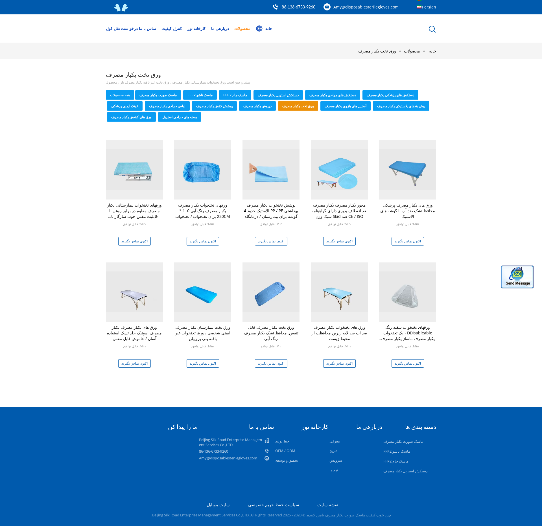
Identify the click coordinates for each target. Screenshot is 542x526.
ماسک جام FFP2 (235, 95)
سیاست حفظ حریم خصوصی (273, 505)
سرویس (335, 460)
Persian (429, 7)
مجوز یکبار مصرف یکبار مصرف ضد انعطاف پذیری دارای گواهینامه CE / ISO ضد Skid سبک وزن (339, 210)
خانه (268, 28)
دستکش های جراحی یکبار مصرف (332, 95)
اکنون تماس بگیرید (134, 241)
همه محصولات (120, 95)
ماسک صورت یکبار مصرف (158, 95)
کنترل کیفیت (171, 28)
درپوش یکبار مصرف (257, 106)
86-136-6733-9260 (298, 7)
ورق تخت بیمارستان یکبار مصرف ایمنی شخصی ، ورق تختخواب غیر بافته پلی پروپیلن (202, 333)
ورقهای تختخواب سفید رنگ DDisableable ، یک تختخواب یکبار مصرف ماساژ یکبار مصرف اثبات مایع (408, 336)
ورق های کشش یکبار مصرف (131, 117)
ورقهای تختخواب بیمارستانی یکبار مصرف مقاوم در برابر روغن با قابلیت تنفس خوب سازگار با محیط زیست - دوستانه (134, 213)
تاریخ (333, 450)
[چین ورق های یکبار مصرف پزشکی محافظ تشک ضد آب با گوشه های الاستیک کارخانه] (407, 169)
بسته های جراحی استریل (179, 117)
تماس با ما (147, 28)
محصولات (242, 28)
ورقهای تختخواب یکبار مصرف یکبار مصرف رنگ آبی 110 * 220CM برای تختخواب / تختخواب (202, 210)
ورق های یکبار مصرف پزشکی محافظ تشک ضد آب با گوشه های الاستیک (407, 210)
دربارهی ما (220, 28)
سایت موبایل (218, 505)
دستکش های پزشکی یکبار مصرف (390, 95)
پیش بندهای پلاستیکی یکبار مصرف (401, 106)
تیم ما (333, 469)
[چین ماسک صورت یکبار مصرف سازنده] (121, 10)
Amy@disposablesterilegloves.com (366, 7)
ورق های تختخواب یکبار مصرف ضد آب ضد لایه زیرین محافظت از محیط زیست (339, 333)
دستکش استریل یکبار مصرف (278, 95)
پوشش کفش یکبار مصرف (214, 106)
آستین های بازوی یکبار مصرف (345, 106)
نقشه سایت (327, 505)
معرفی (334, 441)
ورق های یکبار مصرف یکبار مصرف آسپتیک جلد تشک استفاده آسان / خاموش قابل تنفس (134, 333)
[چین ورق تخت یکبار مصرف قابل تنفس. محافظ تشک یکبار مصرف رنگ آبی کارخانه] (271, 291)
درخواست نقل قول (122, 28)
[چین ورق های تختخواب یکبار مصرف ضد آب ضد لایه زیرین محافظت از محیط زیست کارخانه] (339, 291)
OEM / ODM (285, 450)
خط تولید (282, 441)
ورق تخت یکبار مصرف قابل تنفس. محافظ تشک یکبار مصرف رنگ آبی (271, 333)
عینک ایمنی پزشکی (124, 106)
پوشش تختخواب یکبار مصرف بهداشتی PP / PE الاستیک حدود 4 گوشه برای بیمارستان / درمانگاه (271, 210)
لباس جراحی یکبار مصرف (167, 106)
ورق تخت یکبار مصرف (377, 51)
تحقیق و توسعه (286, 460)
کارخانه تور (196, 28)
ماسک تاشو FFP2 (200, 95)
